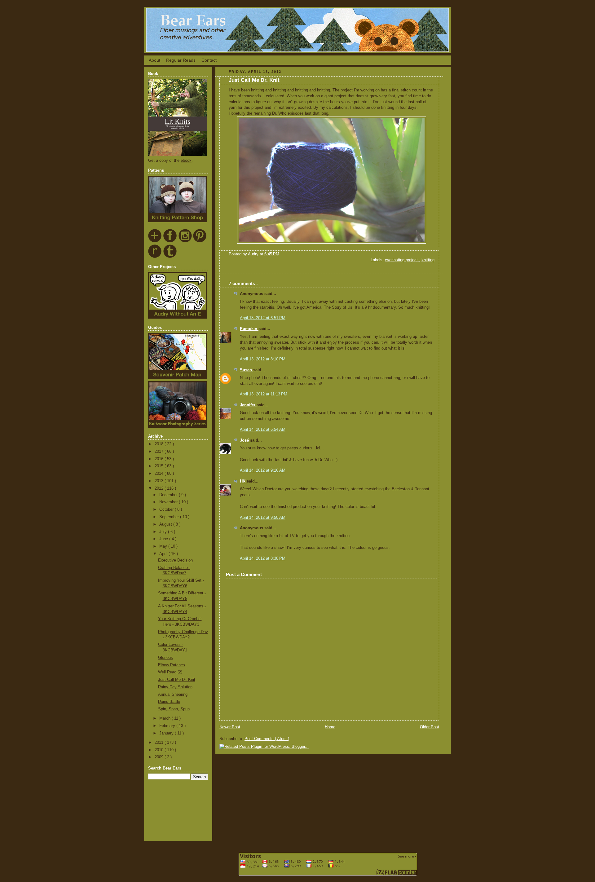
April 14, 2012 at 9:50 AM (262, 517)
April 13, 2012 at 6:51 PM (262, 318)
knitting (427, 260)
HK (243, 481)
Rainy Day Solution (175, 687)
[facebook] (170, 241)
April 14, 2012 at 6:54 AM (262, 429)
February (167, 726)
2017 (160, 451)
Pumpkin (249, 329)
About (154, 60)
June (164, 539)
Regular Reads (181, 60)
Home (330, 727)
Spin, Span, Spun (174, 709)
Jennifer (248, 405)
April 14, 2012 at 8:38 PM (262, 558)
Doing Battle (169, 701)
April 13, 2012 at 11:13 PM (263, 394)
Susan (246, 370)
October (167, 509)
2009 (160, 757)
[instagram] (185, 241)
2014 (160, 473)
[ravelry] (155, 257)
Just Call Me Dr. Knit (176, 679)
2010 (160, 750)
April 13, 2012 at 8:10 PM (262, 359)
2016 (160, 459)
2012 (160, 488)
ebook (186, 160)
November (169, 502)
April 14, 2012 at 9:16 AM (262, 470)
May (163, 546)
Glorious (165, 657)
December (169, 495)
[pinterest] (200, 241)
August (166, 524)
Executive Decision (175, 560)
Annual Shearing (172, 694)
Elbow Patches (171, 665)
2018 (160, 444)
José (245, 440)
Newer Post (229, 727)
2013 (160, 481)
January (167, 733)
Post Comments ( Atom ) (267, 739)
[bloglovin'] (155, 241)
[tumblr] (170, 257)
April (164, 554)
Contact (209, 60)
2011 (160, 742)
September (169, 517)
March (165, 718)
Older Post (429, 727)
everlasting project (402, 260)
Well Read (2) (170, 672)
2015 (160, 466)
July (163, 532)
